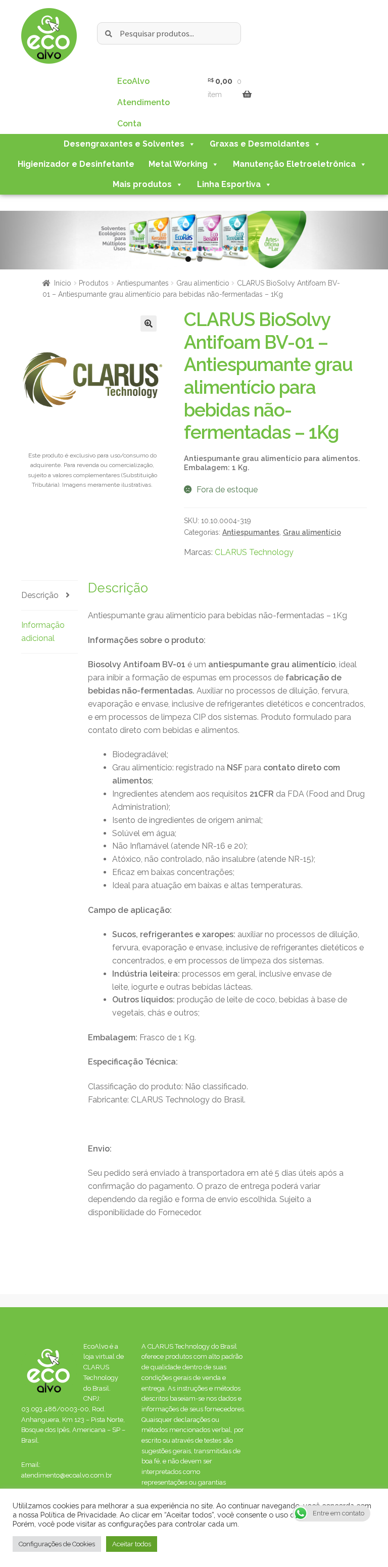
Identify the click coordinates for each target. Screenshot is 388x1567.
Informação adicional (43, 631)
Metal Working (178, 164)
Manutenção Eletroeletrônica (294, 164)
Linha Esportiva (229, 184)
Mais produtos (142, 184)
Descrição (40, 595)
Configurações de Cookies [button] (57, 1544)
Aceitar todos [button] (131, 1544)
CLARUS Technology (254, 552)
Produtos (94, 283)
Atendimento (143, 102)
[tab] (49, 596)
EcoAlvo (133, 81)
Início (62, 283)
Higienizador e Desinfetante (76, 164)
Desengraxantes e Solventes (124, 144)
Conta (129, 123)
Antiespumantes (143, 283)
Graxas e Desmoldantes (260, 144)
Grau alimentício (202, 283)
